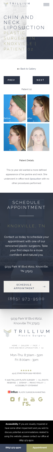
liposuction (35, 178)
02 (42, 348)
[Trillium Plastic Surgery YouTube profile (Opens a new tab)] (32, 399)
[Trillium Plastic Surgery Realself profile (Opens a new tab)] (26, 403)
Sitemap (22, 383)
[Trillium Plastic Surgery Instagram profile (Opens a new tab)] (12, 399)
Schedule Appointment (24, 286)
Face (35, 346)
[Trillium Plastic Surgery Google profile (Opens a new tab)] (40, 399)
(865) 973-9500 (13, 447)
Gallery (25, 346)
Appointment (40, 447)
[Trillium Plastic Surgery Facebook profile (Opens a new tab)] (19, 399)
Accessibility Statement (26, 386)
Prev (12, 80)
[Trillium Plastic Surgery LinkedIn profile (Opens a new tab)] (25, 399)
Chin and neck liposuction (23, 348)
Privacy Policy (36, 383)
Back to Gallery (28, 68)
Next (41, 80)
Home (15, 346)
